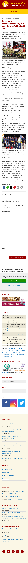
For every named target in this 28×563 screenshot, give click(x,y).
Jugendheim (16, 352)
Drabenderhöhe (17, 3)
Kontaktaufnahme (7, 469)
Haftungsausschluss (8, 475)
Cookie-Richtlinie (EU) (8, 482)
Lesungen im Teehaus (7, 535)
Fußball (22, 352)
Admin (17, 18)
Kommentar (6, 211)
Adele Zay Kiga (21, 350)
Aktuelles (8, 194)
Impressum (21, 287)
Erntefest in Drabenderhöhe (15, 334)
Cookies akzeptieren (14, 281)
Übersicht (5, 372)
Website (4, 249)
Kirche (11, 350)
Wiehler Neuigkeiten (9, 505)
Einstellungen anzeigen (14, 285)
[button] (4, 187)
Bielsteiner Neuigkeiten (11, 526)
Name (4, 233)
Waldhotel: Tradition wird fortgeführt (11, 508)
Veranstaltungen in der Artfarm (11, 354)
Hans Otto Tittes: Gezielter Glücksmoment (14, 458)
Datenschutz (15, 287)
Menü (15, 11)
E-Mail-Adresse (7, 241)
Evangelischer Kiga (7, 352)
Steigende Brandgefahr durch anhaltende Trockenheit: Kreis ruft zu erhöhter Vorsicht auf (13, 445)
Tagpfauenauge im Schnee (13, 496)
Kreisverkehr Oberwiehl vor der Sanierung (12, 512)
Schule (15, 350)
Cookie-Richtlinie (8, 287)
